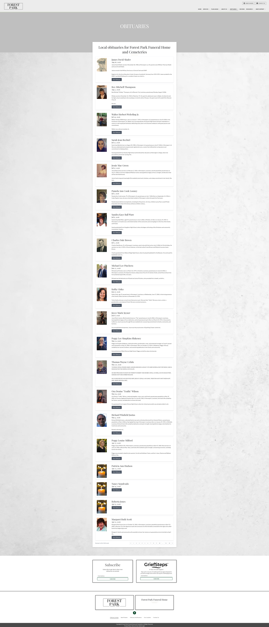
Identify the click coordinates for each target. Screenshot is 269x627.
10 (159, 543)
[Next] (172, 543)
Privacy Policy (127, 626)
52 (169, 543)
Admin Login (142, 626)
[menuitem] (199, 9)
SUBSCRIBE (113, 579)
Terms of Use (135, 626)
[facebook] (134, 613)
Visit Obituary (117, 79)
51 (166, 543)
